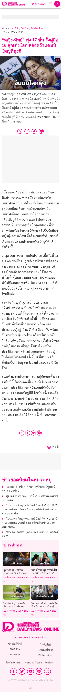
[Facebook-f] (13, 671)
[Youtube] (30, 671)
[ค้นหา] (57, 4)
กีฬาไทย (25, 28)
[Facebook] (27, 433)
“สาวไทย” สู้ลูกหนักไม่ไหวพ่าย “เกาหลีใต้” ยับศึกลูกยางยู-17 (44, 573)
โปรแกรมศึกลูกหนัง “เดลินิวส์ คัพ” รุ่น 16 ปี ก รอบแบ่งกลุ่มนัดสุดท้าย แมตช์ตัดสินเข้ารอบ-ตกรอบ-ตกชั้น (29, 509)
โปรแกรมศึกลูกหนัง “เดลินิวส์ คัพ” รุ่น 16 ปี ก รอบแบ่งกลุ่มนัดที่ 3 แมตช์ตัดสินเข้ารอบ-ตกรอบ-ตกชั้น (29, 522)
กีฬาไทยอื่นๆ (36, 28)
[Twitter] (33, 433)
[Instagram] (47, 671)
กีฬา (17, 28)
